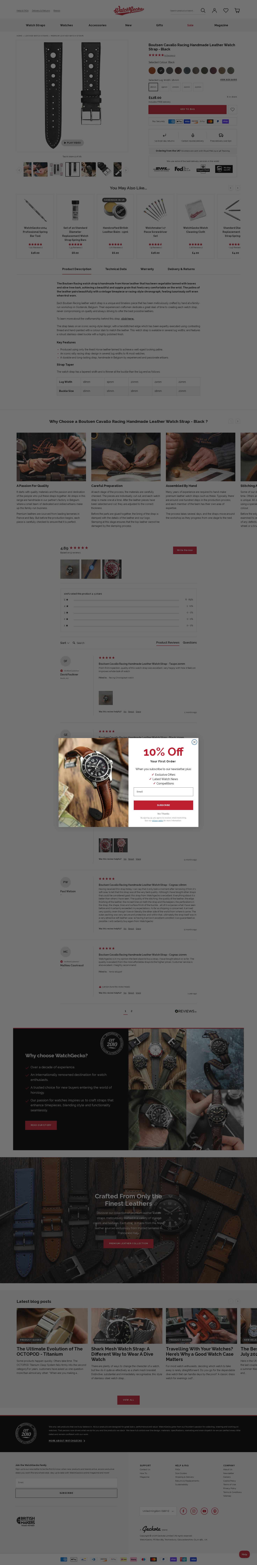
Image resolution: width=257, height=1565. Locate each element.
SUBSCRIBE (163, 805)
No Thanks (163, 814)
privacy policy (157, 821)
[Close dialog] (194, 742)
